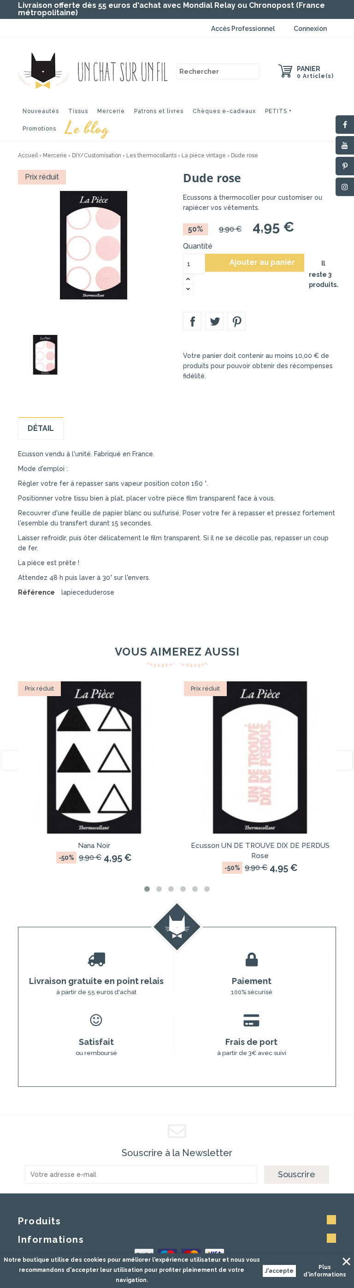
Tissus (78, 111)
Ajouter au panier (255, 262)
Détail (41, 428)
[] (251, 71)
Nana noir (94, 845)
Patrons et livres (158, 111)
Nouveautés (41, 111)
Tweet (214, 321)
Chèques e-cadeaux (224, 111)
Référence (36, 592)
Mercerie (111, 111)
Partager (192, 321)
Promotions (39, 128)
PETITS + (278, 111)
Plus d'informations (324, 1271)
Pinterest (236, 321)
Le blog (87, 127)
